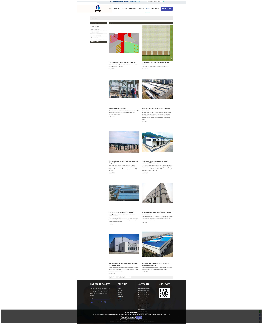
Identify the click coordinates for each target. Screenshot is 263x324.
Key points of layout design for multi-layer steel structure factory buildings (156, 213)
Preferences (135, 319)
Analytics (129, 319)
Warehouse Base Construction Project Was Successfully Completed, (123, 162)
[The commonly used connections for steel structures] (124, 43)
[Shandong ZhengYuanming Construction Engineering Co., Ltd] (97, 8)
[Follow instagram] (105, 302)
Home (92, 17)
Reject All (124, 317)
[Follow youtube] (92, 302)
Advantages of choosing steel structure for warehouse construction (156, 109)
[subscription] (109, 298)
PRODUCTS (132, 8)
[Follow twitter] (101, 302)
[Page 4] (130, 277)
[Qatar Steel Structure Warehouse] (124, 89)
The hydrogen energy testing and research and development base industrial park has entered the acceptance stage (122, 214)
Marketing (141, 319)
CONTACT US (155, 8)
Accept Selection (131, 317)
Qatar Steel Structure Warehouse (117, 108)
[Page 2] (110, 277)
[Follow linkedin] (98, 302)
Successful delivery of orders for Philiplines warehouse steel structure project (123, 264)
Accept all (139, 317)
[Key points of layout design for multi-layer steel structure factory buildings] (157, 193)
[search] (163, 1)
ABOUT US (117, 8)
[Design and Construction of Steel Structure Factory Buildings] (157, 43)
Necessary (123, 319)
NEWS (147, 8)
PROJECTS (141, 8)
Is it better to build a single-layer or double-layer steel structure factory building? (155, 264)
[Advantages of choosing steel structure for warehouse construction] (157, 89)
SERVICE (124, 8)
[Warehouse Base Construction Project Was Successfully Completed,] (124, 142)
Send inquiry (167, 8)
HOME (110, 8)
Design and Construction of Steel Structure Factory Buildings (155, 63)
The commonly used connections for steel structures (122, 62)
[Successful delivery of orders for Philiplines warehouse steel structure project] (124, 244)
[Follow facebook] (95, 302)
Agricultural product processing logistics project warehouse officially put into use (154, 162)
